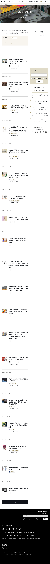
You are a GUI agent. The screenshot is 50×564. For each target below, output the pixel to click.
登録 (39, 81)
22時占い (31, 1)
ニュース (5, 1)
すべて (33, 90)
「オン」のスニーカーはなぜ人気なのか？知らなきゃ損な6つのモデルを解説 (40, 95)
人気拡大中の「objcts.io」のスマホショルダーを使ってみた (40, 102)
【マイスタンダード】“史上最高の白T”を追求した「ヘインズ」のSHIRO (40, 120)
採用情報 (10, 538)
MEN (34, 78)
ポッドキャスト (25, 535)
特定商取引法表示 (28, 554)
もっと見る (14, 502)
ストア (19, 1)
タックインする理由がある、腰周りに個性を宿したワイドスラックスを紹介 (40, 114)
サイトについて (5, 538)
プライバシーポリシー (30, 538)
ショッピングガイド (5, 554)
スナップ (32, 532)
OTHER (45, 78)
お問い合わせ (37, 538)
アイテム (10, 552)
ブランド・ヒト (25, 1)
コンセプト (24, 552)
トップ (2, 4)
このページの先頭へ (8, 511)
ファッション (38, 90)
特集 (10, 1)
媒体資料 (14, 538)
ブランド (4, 552)
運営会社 (19, 538)
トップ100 (36, 1)
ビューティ (14, 1)
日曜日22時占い (19, 532)
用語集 (32, 535)
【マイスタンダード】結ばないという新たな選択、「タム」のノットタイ (40, 108)
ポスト (6, 4)
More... (19, 37)
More (41, 1)
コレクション (5, 535)
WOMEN (39, 78)
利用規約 (23, 538)
